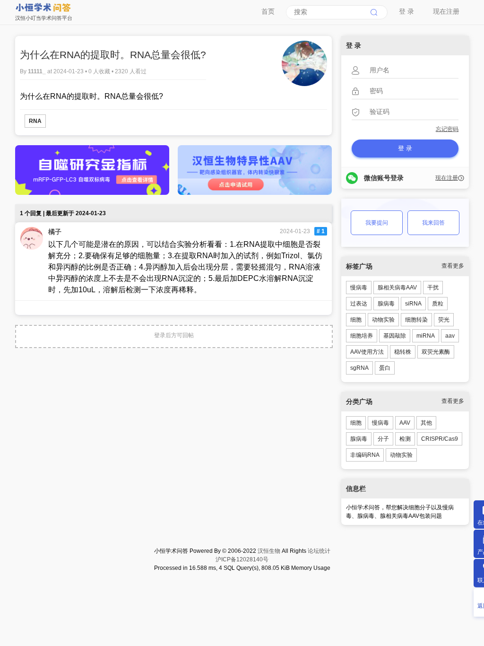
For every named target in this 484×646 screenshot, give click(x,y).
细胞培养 (361, 335)
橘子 (54, 232)
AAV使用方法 (367, 352)
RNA (35, 121)
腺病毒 (386, 303)
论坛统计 (319, 551)
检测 (405, 439)
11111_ (37, 71)
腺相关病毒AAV (397, 287)
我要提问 (376, 222)
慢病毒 (358, 287)
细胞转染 (416, 319)
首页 (268, 11)
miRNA (425, 335)
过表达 (358, 303)
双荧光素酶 (436, 352)
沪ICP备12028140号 (242, 559)
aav (450, 335)
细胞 (356, 319)
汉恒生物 (269, 551)
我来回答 (433, 222)
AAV (404, 422)
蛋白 (384, 368)
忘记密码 (447, 129)
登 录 (406, 11)
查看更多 (452, 265)
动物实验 (383, 319)
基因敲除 (394, 335)
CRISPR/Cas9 (439, 439)
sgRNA (359, 368)
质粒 (437, 303)
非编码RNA (365, 455)
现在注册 (446, 11)
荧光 (443, 319)
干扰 (433, 287)
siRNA (413, 303)
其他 (426, 422)
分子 (383, 439)
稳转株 (402, 352)
